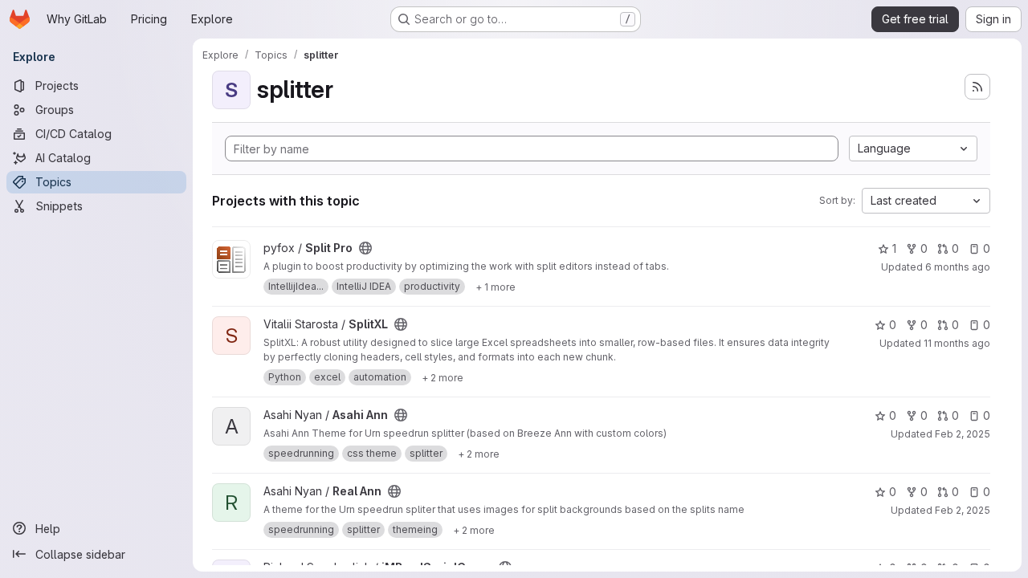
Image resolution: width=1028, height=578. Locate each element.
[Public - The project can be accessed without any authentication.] (365, 248)
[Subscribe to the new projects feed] (977, 87)
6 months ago (957, 267)
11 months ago (957, 343)
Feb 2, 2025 (962, 434)
